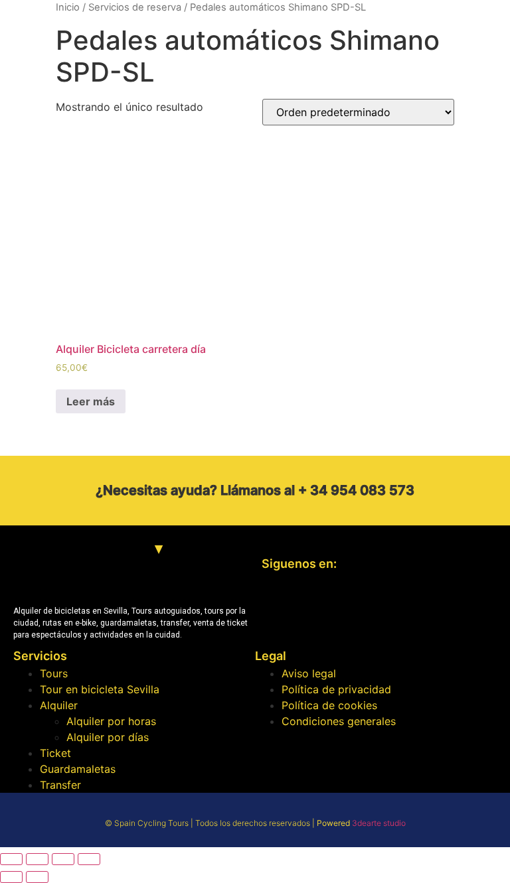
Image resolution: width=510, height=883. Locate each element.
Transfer (60, 784)
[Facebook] (278, 609)
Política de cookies (329, 705)
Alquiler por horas (111, 721)
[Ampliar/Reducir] (89, 859)
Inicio (68, 7)
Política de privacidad (336, 689)
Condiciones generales (339, 721)
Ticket (55, 753)
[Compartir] (37, 859)
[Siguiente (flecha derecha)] (37, 877)
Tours (54, 673)
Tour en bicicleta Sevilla (99, 689)
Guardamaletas (78, 769)
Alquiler (59, 705)
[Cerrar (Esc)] (11, 859)
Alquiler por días (107, 737)
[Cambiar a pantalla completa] (63, 859)
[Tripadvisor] (358, 609)
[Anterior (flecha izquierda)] (11, 877)
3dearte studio (379, 823)
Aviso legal (309, 673)
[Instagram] (318, 609)
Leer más (90, 401)
